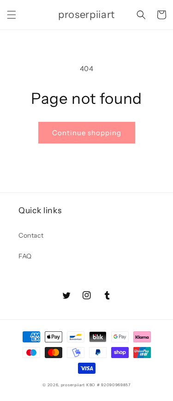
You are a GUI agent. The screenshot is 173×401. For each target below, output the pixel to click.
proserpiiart (73, 385)
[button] (11, 15)
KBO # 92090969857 (108, 385)
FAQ (25, 256)
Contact (30, 235)
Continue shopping (86, 132)
